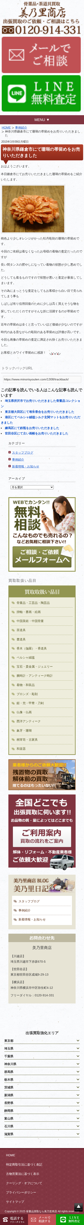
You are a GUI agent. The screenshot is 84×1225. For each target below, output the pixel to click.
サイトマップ (15, 1201)
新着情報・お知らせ (25, 466)
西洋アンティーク (29, 721)
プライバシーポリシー (21, 1192)
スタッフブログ (22, 452)
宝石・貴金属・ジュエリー (35, 666)
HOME (6, 127)
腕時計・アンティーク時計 (35, 675)
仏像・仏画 (24, 712)
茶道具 (21, 630)
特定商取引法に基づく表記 (24, 1164)
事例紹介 (21, 127)
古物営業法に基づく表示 (22, 1174)
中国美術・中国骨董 (30, 621)
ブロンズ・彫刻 (27, 694)
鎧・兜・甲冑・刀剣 (30, 703)
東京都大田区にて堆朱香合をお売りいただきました (39, 411)
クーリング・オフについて (24, 1183)
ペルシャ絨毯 (26, 657)
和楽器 (21, 748)
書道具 (21, 639)
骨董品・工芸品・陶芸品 (33, 603)
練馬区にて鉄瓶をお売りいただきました (32, 428)
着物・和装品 (26, 685)
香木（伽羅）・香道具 (32, 648)
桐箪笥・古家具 (27, 739)
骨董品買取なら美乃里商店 (41, 1211)
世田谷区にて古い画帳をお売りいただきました (36, 433)
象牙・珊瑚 (24, 730)
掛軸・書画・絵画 (29, 612)
